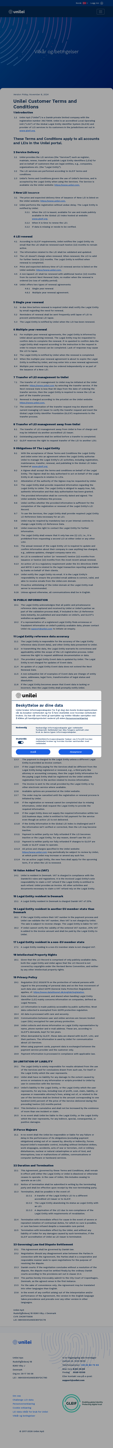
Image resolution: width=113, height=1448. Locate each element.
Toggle (20, 742)
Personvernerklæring (77, 718)
